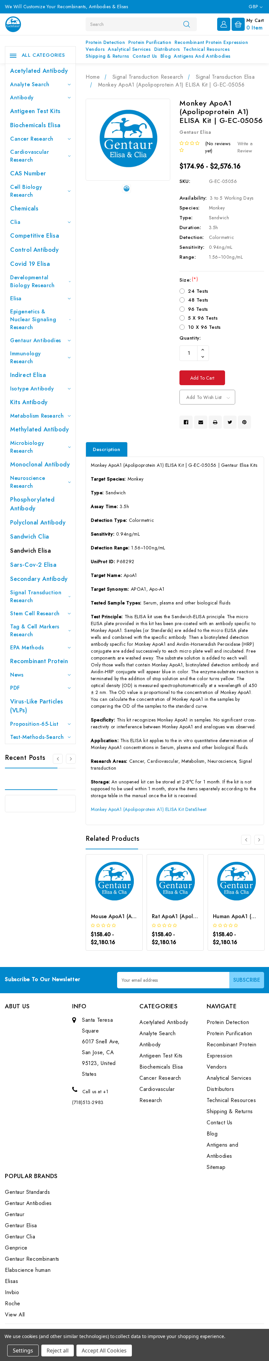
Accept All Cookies (104, 1350)
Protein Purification (149, 42)
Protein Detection (105, 42)
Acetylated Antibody (39, 71)
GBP (254, 6)
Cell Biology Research (26, 191)
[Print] (215, 422)
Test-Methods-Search (37, 737)
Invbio (12, 1292)
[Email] (200, 422)
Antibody (22, 97)
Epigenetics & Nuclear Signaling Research (33, 319)
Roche (12, 1303)
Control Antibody (34, 250)
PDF (15, 688)
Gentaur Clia (20, 1236)
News (16, 675)
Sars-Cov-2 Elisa (33, 565)
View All (15, 1314)
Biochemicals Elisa (35, 125)
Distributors (167, 49)
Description (106, 449)
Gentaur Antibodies (35, 340)
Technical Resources (206, 49)
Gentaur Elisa (21, 1225)
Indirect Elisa (28, 375)
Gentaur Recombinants (32, 1259)
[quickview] (122, 893)
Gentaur (14, 1214)
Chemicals (24, 208)
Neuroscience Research (27, 482)
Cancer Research (31, 139)
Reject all (58, 1350)
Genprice (16, 1248)
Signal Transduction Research (35, 596)
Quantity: (190, 338)
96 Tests (198, 309)
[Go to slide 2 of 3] (71, 759)
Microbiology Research (27, 447)
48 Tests (198, 300)
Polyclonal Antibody (38, 522)
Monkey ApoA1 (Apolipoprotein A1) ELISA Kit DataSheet (148, 809)
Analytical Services (129, 49)
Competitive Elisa (34, 235)
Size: (188, 280)
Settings (23, 1350)
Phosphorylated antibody (32, 504)
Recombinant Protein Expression (211, 42)
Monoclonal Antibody (40, 464)
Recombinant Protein (39, 661)
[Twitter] (230, 422)
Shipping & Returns (107, 56)
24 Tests (198, 291)
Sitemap (216, 1167)
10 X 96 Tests (204, 327)
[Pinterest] (244, 422)
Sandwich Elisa (30, 550)
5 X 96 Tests (202, 318)
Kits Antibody (29, 402)
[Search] (186, 24)
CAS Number (28, 173)
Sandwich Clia (29, 536)
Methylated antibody (39, 429)
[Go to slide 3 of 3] (58, 759)
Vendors (95, 49)
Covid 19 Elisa (30, 264)
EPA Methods (27, 647)
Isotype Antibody (32, 388)
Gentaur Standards (27, 1192)
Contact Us (145, 56)
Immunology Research (25, 357)
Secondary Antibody (39, 579)
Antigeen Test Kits (35, 111)
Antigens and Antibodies (202, 56)
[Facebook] (186, 422)
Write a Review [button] (245, 147)
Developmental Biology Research (32, 281)
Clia (15, 222)
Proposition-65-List (34, 724)
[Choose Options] (105, 893)
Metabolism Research (37, 416)
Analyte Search (29, 84)
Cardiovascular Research (29, 156)
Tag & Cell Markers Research (34, 630)
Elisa (16, 298)
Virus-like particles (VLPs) (36, 706)
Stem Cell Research (35, 613)
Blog (165, 56)
